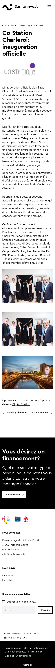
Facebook (7, 575)
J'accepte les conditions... (21, 602)
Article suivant (40, 412)
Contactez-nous (12, 495)
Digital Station (21, 404)
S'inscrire (45, 610)
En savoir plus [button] (23, 656)
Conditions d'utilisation (16, 638)
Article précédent (17, 412)
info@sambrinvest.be (14, 554)
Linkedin (7, 580)
